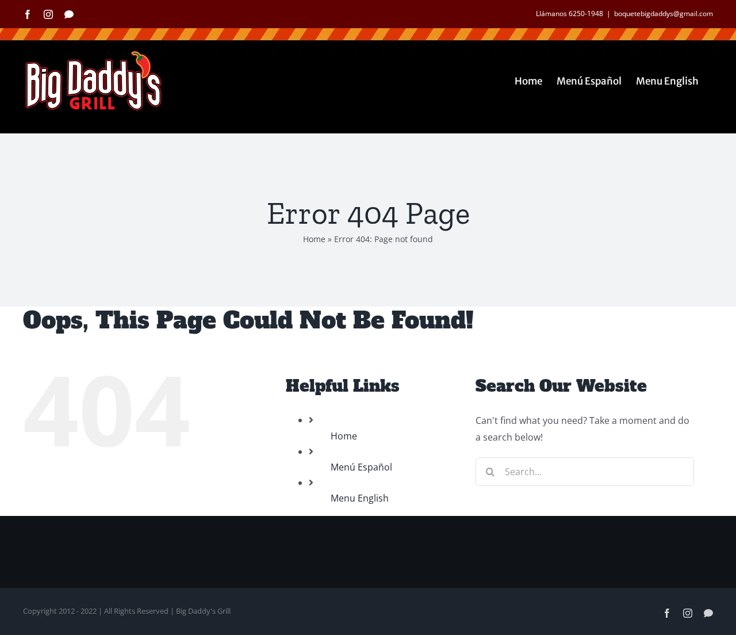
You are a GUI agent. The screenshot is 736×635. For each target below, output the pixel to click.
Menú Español (361, 467)
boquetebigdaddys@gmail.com (663, 13)
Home (314, 239)
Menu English (360, 498)
